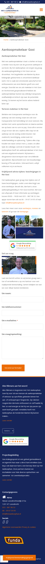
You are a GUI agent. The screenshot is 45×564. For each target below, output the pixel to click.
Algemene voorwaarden (11, 527)
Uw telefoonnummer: (12, 307)
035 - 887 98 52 (12, 2)
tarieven (5, 211)
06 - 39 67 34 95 (9, 510)
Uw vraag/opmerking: (12, 334)
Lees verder (7, 420)
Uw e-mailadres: (10, 320)
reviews (35, 208)
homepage (24, 211)
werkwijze (27, 208)
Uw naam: (6, 293)
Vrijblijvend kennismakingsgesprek (19, 557)
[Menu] (40, 9)
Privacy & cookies (29, 527)
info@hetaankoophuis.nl (31, 2)
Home (5, 39)
